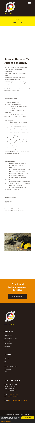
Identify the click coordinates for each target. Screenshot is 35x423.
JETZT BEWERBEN (17, 296)
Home (15, 22)
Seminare (7, 349)
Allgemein (7, 358)
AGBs (6, 372)
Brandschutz (8, 343)
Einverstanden (28, 417)
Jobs (5, 361)
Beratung (7, 341)
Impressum (7, 369)
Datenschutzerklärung (10, 366)
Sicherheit (7, 346)
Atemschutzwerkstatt (10, 338)
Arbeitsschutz (8, 335)
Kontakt (6, 364)
